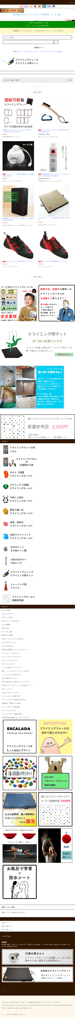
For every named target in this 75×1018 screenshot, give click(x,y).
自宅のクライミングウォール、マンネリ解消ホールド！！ (17, 685)
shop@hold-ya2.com (7, 938)
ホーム (3, 61)
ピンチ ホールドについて (8, 664)
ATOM (58, 1002)
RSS (55, 1002)
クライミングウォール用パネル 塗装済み (51, 51)
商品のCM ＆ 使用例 (7, 635)
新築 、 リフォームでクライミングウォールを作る (15, 671)
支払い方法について (6, 1002)
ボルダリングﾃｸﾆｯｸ (7, 613)
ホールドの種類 (6, 610)
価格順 (12, 80)
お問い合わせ (5, 628)
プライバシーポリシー (47, 1002)
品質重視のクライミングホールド (22, 30)
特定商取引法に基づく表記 (35, 1002)
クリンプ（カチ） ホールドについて (11, 656)
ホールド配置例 (6, 624)
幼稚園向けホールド (18, 51)
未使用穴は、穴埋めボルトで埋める (11, 703)
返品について (25, 1002)
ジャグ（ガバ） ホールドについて (11, 653)
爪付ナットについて (7, 689)
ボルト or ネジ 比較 (7, 631)
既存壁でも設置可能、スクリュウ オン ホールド (15, 649)
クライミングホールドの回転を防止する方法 (14, 699)
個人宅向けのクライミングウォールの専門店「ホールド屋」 (37, 15)
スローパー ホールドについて (10, 660)
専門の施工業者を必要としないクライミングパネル (15, 717)
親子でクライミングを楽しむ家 (10, 621)
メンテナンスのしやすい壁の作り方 (11, 674)
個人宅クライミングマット (32, 51)
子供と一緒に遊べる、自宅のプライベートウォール (15, 682)
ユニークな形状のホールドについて (11, 667)
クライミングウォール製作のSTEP (11, 696)
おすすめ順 (6, 80)
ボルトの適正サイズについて (9, 678)
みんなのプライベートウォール (10, 692)
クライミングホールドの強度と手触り (12, 714)
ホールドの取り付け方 (8, 646)
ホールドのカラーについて (9, 642)
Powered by (4, 1014)
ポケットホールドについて (9, 710)
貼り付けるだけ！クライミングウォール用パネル (50, 30)
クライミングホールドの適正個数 (11, 707)
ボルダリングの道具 (7, 617)
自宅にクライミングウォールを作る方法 (12, 639)
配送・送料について (16, 1002)
